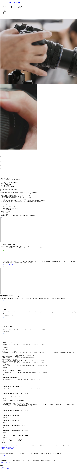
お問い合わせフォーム (5, 462)
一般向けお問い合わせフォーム (7, 447)
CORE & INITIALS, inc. (10, 2)
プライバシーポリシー (5, 468)
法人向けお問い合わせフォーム (7, 448)
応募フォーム (3, 455)
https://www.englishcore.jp (8, 264)
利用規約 (2, 467)
